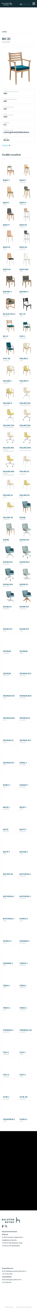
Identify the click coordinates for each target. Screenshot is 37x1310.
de (28, 4)
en (25, 4)
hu (21, 4)
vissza (5, 145)
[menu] (33, 3)
